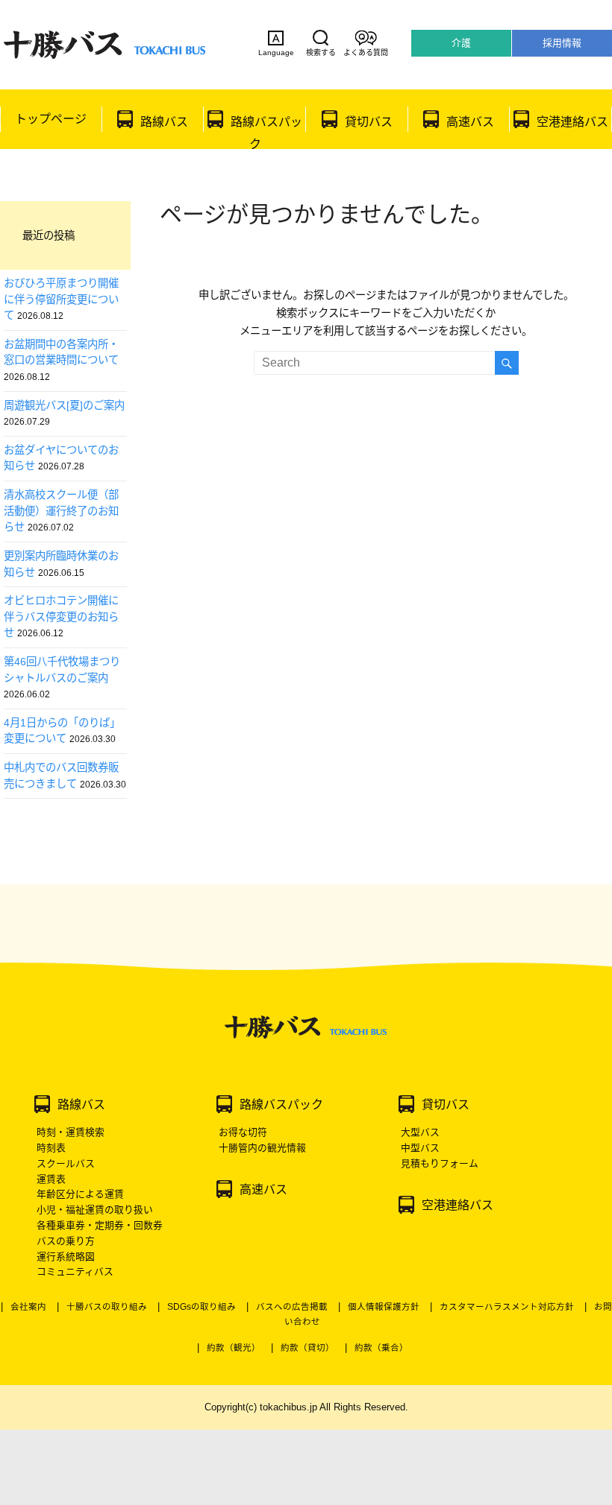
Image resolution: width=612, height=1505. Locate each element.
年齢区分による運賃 (80, 1194)
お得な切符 (243, 1132)
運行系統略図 (66, 1256)
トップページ (51, 119)
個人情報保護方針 (383, 1306)
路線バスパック (266, 132)
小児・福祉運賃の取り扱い (95, 1209)
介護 (461, 42)
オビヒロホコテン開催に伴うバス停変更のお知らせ (61, 617)
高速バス (470, 121)
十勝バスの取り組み (106, 1306)
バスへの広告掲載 (292, 1306)
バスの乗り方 (66, 1240)
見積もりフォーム (439, 1163)
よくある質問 (365, 52)
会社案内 (28, 1306)
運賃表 (51, 1179)
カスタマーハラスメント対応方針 (507, 1306)
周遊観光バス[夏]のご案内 (64, 405)
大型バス (420, 1132)
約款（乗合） (381, 1347)
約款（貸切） (307, 1347)
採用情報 (562, 42)
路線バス (164, 121)
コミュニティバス (75, 1271)
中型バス (420, 1147)
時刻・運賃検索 (70, 1132)
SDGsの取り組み (201, 1306)
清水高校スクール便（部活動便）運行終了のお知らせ (61, 511)
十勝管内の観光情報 (262, 1147)
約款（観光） (233, 1347)
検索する (321, 52)
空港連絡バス (572, 121)
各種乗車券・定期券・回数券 (100, 1225)
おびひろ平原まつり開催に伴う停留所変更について (61, 299)
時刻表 (51, 1147)
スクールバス (66, 1163)
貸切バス (369, 121)
